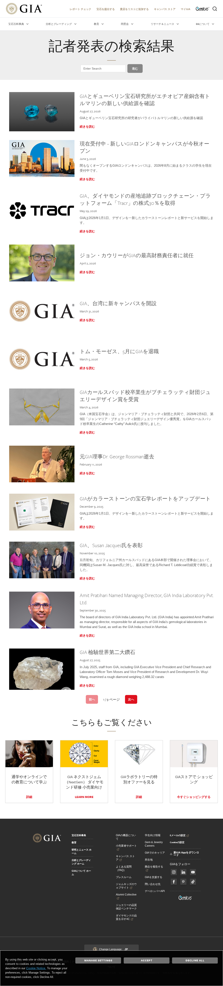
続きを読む (87, 126)
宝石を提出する (105, 9)
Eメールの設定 (178, 835)
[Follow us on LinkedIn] (183, 872)
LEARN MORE (84, 797)
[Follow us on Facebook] (174, 872)
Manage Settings (98, 960)
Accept (146, 960)
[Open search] (214, 8)
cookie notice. (36, 968)
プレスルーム (124, 877)
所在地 (149, 859)
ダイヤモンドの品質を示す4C (126, 917)
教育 (74, 842)
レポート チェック (80, 9)
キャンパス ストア (165, 9)
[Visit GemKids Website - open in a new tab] (185, 897)
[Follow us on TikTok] (193, 882)
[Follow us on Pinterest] (183, 882)
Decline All (195, 960)
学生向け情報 (152, 835)
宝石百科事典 (79, 835)
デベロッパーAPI (155, 891)
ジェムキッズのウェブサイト (126, 886)
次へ (131, 699)
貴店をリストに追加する (134, 9)
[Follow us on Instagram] (174, 882)
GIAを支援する (153, 877)
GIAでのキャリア (155, 852)
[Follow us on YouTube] (193, 872)
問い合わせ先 (152, 884)
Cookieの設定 (177, 842)
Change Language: (113, 949)
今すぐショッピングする (194, 797)
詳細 (29, 797)
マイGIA (185, 9)
